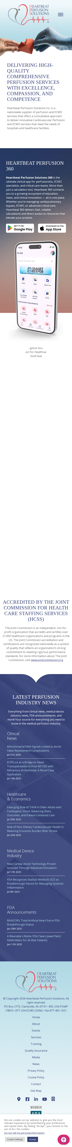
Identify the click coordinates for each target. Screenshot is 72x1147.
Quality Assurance (36, 1050)
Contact (36, 1084)
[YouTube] (44, 1098)
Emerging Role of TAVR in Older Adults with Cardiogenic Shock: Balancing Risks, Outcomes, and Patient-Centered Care (34, 811)
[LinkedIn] (36, 1098)
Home (36, 1017)
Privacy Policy (36, 1070)
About (36, 1024)
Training (36, 1044)
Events (36, 1030)
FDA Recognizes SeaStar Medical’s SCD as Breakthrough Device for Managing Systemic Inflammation (35, 883)
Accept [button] (32, 1139)
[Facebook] (27, 1098)
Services (36, 1037)
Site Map (36, 1091)
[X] (53, 1098)
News (36, 1064)
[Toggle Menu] (60, 14)
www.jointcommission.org (47, 660)
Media (36, 1057)
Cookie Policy (36, 1077)
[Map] (19, 1098)
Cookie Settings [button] (15, 1139)
